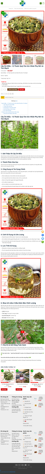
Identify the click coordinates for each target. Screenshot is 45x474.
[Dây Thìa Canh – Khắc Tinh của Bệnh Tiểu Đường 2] (37, 376)
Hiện (16, 100)
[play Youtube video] (22, 332)
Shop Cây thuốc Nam (18, 8)
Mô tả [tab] (2, 97)
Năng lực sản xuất (15, 435)
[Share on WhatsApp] (2, 94)
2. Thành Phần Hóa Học (7, 106)
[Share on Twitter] (6, 94)
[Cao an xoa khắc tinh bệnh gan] (22, 376)
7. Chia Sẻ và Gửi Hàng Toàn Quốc (10, 113)
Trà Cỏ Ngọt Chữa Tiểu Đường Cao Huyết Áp (8, 385)
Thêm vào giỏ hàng (13, 89)
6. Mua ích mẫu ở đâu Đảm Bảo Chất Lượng (10, 112)
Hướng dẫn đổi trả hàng (17, 405)
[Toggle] (32, 404)
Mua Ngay (22, 89)
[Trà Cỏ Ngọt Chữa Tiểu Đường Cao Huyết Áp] (8, 376)
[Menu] (2, 3)
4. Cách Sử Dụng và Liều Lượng (9, 109)
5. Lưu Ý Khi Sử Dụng (7, 110)
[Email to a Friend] (8, 94)
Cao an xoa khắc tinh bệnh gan (22, 384)
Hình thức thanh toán (16, 445)
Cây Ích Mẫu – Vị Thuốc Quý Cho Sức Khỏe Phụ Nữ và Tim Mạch (14, 103)
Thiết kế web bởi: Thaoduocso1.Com (22, 468)
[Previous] (3, 32)
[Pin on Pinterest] (11, 94)
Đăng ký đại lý (15, 412)
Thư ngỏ (14, 402)
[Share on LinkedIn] (13, 94)
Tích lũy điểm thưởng (27, 425)
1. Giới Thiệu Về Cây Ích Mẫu (8, 104)
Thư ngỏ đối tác (15, 436)
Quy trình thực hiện (16, 446)
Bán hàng (14, 403)
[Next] (42, 32)
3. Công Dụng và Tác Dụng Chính (9, 107)
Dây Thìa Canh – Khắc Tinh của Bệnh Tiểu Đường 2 (37, 385)
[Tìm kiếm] (41, 3)
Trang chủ (11, 8)
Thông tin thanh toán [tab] (9, 97)
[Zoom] (2, 52)
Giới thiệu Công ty (15, 399)
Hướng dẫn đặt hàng (16, 443)
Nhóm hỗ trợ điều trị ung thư (30, 8)
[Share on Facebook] (4, 94)
